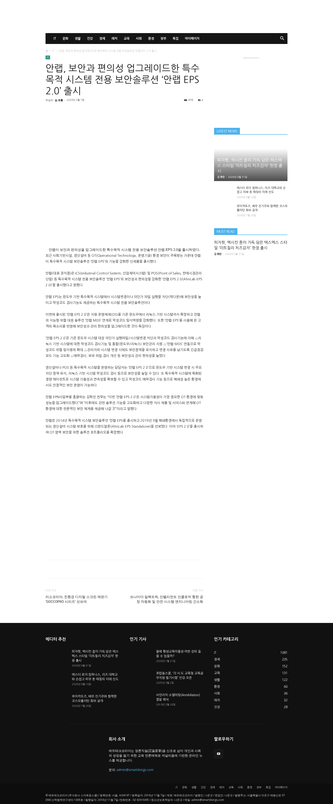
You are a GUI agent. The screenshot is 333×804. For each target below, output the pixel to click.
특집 (176, 38)
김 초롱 (59, 100)
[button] (282, 39)
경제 (102, 38)
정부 (163, 38)
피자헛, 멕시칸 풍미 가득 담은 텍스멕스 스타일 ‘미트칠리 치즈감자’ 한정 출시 (249, 165)
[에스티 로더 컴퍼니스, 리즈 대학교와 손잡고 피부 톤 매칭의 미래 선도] (223, 192)
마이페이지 (192, 38)
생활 (78, 38)
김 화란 (221, 177)
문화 (65, 38)
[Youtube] (218, 753)
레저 (114, 38)
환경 (151, 38)
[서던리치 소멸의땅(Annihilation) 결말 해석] (141, 701)
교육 (127, 38)
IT (54, 38)
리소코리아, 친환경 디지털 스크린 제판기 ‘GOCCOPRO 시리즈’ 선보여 (77, 599)
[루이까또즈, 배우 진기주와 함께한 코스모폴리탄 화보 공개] (223, 210)
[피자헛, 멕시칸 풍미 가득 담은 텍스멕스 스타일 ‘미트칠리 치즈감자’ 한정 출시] (57, 657)
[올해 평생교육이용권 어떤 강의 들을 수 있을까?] (141, 657)
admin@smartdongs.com (135, 770)
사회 (139, 38)
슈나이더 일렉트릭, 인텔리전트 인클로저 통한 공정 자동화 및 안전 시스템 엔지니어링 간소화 (166, 599)
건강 (90, 38)
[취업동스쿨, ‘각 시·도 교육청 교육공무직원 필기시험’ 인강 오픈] (141, 679)
